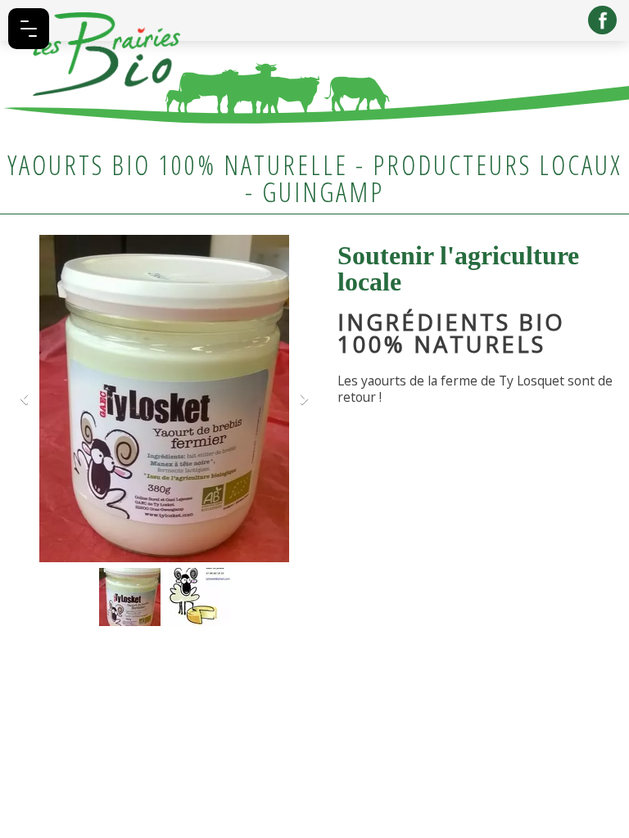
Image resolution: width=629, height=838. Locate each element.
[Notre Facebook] (602, 20)
